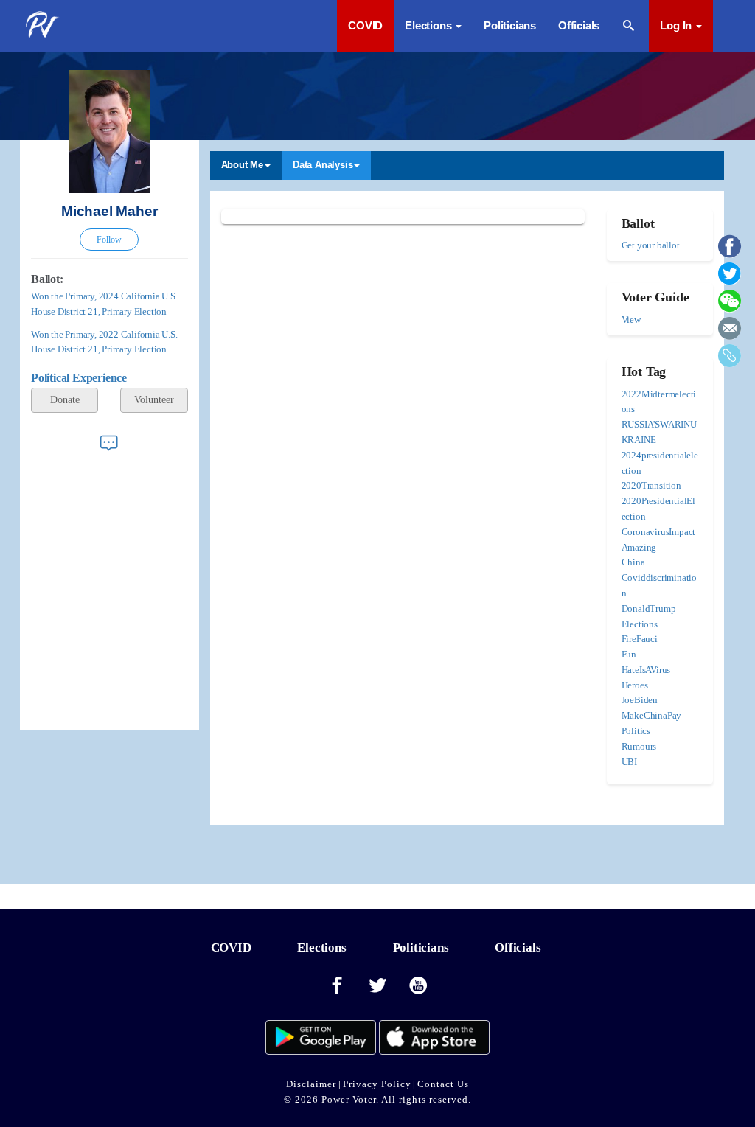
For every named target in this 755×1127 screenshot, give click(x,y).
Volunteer (154, 399)
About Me (242, 164)
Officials (578, 25)
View (631, 319)
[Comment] (109, 442)
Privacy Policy (377, 1083)
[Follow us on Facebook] (337, 986)
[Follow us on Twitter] (377, 986)
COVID (365, 25)
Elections (321, 948)
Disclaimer (311, 1083)
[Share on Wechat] (729, 306)
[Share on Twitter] (729, 279)
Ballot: (47, 279)
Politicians (510, 25)
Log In (677, 25)
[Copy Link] (729, 360)
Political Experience (79, 377)
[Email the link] (729, 333)
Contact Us (443, 1083)
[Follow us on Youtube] (418, 986)
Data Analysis (322, 164)
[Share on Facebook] (729, 251)
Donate (65, 399)
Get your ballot (651, 245)
